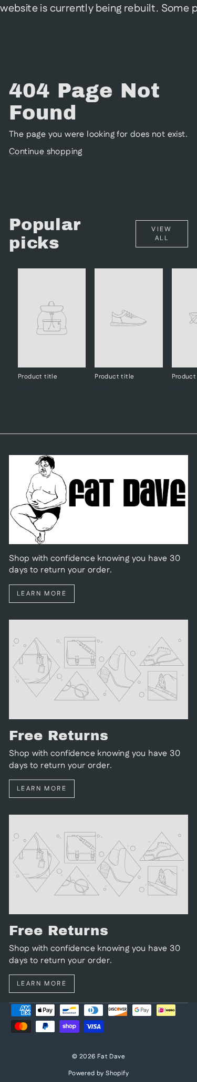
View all (161, 234)
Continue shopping (45, 152)
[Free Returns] (98, 669)
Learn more (42, 593)
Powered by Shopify (98, 1073)
